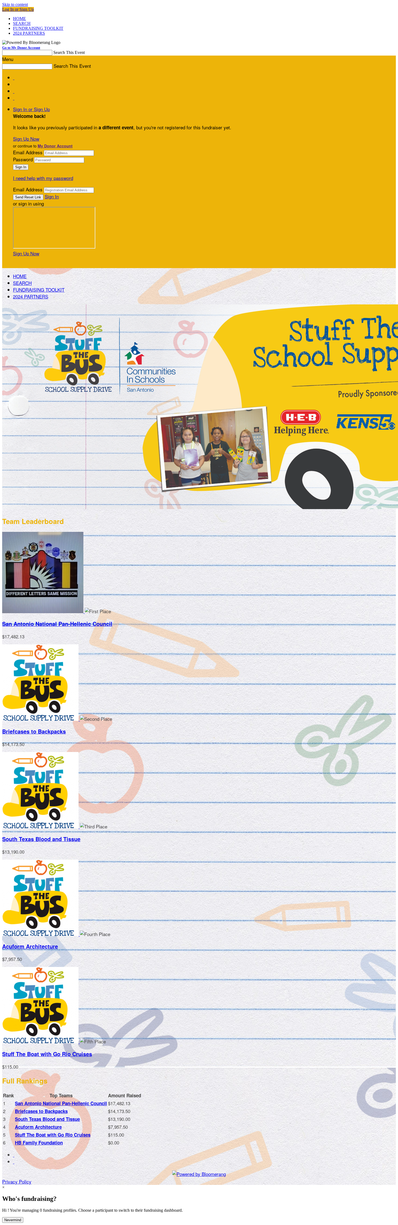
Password (23, 159)
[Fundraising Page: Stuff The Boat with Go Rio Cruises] (41, 1041)
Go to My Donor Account (21, 48)
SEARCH (22, 23)
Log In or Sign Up (18, 9)
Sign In (52, 196)
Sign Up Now (26, 138)
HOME (19, 18)
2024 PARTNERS (29, 33)
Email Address (28, 152)
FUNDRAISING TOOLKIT (38, 28)
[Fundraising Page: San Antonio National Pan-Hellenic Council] (43, 611)
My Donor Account (55, 146)
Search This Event (69, 52)
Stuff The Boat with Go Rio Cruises (47, 1054)
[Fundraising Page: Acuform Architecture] (41, 934)
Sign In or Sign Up (31, 109)
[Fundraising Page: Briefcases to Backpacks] (41, 718)
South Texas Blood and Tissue (41, 839)
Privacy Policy (16, 1181)
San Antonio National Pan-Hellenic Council (57, 624)
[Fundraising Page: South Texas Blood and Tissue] (41, 826)
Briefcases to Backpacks (34, 731)
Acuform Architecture (30, 946)
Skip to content (15, 4)
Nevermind (12, 1220)
